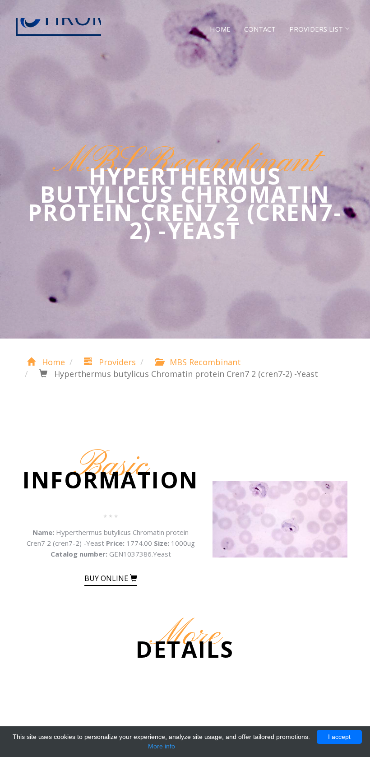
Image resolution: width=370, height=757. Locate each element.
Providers (116, 362)
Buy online (107, 578)
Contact (260, 28)
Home (220, 28)
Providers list (316, 28)
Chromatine (58, 27)
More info (161, 746)
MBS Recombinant (204, 362)
